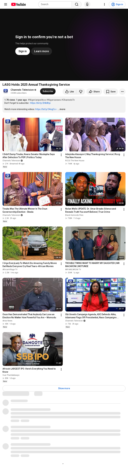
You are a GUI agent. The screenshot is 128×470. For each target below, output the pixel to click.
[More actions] (122, 91)
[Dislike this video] (80, 91)
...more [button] (61, 109)
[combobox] (56, 4)
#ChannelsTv (68, 100)
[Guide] (5, 4)
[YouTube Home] (18, 4)
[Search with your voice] (87, 4)
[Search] (77, 4)
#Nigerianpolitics (37, 100)
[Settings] (104, 4)
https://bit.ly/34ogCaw (46, 109)
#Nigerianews (53, 100)
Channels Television (22, 89)
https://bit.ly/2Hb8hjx (40, 103)
